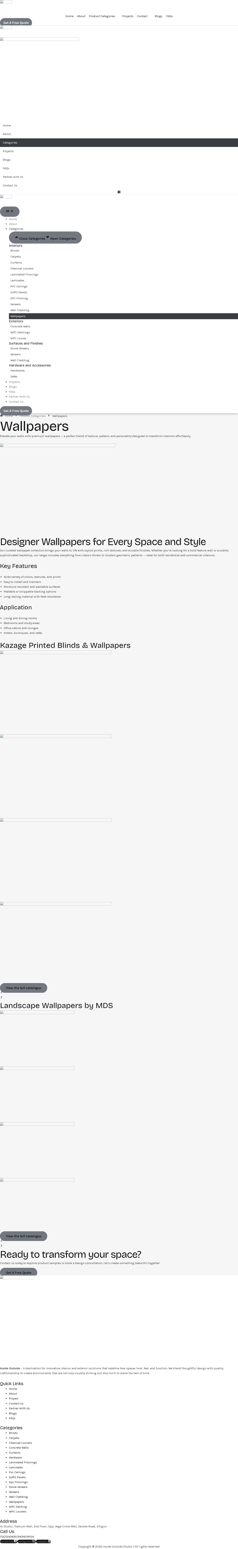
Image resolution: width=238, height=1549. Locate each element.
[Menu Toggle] (10, 212)
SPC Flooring (19, 298)
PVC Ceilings (19, 286)
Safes (13, 376)
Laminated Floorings (24, 274)
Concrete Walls (20, 326)
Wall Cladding (19, 310)
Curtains (16, 262)
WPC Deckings (20, 332)
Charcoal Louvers (21, 268)
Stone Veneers (19, 348)
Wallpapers (17, 316)
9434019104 (26, 1536)
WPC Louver (18, 338)
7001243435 (8, 1536)
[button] (119, 993)
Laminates (17, 280)
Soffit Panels (18, 292)
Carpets (15, 256)
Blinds (14, 250)
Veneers (15, 304)
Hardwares (17, 370)
